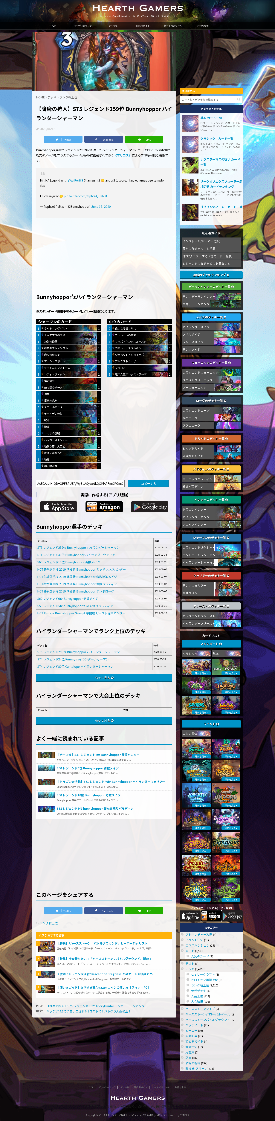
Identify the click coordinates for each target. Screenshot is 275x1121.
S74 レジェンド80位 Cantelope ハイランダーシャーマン (75, 666)
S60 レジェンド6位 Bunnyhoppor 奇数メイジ (67, 598)
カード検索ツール (173, 26)
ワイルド (210, 723)
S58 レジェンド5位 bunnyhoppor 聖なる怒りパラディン (75, 606)
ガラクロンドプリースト (199, 616)
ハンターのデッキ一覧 (210, 499)
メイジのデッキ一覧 (210, 317)
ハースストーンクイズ (200, 1008)
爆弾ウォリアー (193, 593)
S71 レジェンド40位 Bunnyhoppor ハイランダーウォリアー (77, 554)
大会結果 (197, 1001)
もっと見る (102, 677)
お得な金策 (203, 26)
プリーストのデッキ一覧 (210, 606)
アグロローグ (191, 425)
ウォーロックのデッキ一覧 (210, 362)
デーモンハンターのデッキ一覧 (210, 286)
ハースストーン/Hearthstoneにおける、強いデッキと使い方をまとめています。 (137, 1106)
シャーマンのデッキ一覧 (210, 537)
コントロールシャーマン (199, 555)
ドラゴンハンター (195, 509)
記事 (188, 1057)
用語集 (189, 1052)
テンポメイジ (192, 349)
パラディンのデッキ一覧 (210, 469)
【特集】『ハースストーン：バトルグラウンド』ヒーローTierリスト (102, 943)
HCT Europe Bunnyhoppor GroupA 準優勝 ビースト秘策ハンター (81, 613)
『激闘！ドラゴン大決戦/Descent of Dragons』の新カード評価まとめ (105, 974)
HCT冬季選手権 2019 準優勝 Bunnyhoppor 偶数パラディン (77, 584)
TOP (53, 26)
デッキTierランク (83, 26)
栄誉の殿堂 (190, 733)
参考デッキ (198, 990)
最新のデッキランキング (210, 274)
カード (189, 950)
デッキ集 (113, 26)
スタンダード (210, 643)
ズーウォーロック (195, 387)
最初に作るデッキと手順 (199, 248)
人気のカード (200, 956)
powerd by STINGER (178, 1115)
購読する (189, 91)
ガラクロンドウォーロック (201, 372)
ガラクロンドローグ (196, 410)
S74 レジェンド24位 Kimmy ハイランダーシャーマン (73, 659)
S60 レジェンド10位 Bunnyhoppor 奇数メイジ (68, 562)
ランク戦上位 (49, 923)
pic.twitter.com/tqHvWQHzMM (85, 196)
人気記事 (191, 1036)
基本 (216, 653)
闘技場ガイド (143, 26)
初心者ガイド (194, 1041)
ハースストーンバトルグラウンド (207, 1019)
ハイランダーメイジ (196, 327)
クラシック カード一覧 (216, 138)
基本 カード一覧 (211, 117)
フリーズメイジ (193, 342)
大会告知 (191, 1046)
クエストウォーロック (198, 380)
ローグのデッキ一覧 (210, 400)
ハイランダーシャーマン (199, 562)
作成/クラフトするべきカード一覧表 (207, 256)
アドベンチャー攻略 (198, 934)
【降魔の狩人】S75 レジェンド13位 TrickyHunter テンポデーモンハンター (97, 1006)
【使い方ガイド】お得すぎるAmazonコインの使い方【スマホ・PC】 (103, 987)
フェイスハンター (195, 524)
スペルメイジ (191, 334)
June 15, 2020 (101, 206)
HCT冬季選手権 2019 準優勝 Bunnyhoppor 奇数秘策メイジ (77, 576)
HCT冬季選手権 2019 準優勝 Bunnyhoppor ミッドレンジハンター (81, 569)
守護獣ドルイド (193, 456)
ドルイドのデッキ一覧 (210, 438)
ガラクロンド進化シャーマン (202, 547)
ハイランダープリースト (199, 623)
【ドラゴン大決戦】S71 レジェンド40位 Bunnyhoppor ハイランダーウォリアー (111, 781)
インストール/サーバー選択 (201, 241)
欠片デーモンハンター (198, 304)
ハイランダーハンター (198, 517)
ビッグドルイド (193, 448)
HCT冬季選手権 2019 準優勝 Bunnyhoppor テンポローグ (75, 591)
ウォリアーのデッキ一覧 (210, 575)
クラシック (190, 653)
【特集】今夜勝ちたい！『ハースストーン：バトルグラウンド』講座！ (104, 958)
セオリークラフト (203, 974)
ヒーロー (191, 1030)
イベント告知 (194, 940)
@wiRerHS (75, 180)
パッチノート (194, 1025)
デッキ (189, 969)
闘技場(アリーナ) (197, 1068)
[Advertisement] (104, 249)
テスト (189, 963)
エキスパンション (197, 945)
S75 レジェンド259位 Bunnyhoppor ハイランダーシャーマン (78, 547)
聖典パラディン (193, 486)
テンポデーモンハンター (199, 296)
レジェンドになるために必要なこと (206, 263)
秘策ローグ (190, 418)
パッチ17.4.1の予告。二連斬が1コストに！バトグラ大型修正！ (88, 1011)
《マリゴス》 (123, 155)
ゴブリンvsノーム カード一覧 (221, 207)
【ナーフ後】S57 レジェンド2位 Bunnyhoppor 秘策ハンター (98, 754)
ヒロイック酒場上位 (204, 979)
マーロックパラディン (197, 479)
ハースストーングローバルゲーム (207, 1014)
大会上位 (197, 996)
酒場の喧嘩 (192, 1063)
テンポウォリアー (194, 585)
